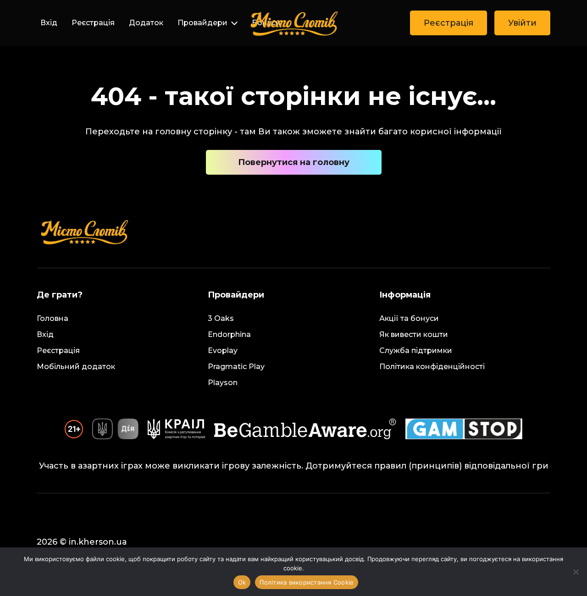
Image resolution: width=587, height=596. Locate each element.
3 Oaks (221, 318)
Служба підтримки (415, 350)
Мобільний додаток (76, 366)
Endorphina (229, 334)
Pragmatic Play (236, 366)
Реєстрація (93, 22)
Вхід (48, 22)
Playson (223, 382)
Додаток (146, 22)
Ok (242, 582)
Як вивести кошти (413, 334)
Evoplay (223, 350)
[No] (575, 571)
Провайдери (202, 22)
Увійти (522, 23)
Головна (52, 318)
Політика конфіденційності (432, 366)
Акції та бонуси (409, 318)
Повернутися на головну (293, 162)
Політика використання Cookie (307, 582)
